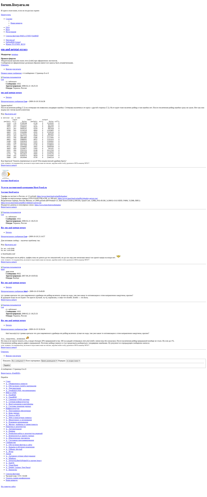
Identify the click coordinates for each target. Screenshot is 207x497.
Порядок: (62, 361)
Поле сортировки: (33, 361)
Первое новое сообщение (11, 73)
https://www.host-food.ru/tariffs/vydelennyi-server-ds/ (21, 203)
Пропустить (6, 15)
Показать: (7, 361)
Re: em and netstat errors (13, 227)
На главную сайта (8, 486)
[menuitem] (16, 23)
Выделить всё (10, 114)
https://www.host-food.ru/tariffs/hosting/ (52, 196)
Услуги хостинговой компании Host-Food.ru (24, 187)
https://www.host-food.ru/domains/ (48, 205)
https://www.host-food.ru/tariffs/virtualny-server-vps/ (78, 198)
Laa (2, 79)
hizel (3, 269)
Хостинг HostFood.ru (10, 181)
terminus (15, 54)
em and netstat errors (14, 49)
